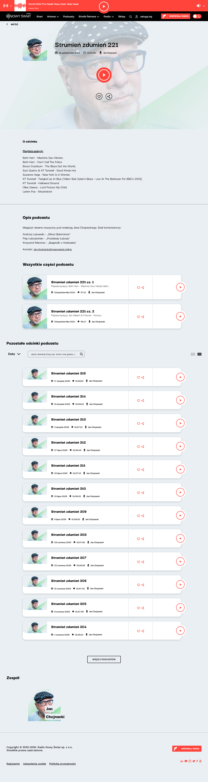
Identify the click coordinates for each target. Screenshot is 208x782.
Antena (51, 16)
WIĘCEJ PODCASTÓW (104, 659)
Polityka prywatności (62, 763)
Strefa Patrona (87, 16)
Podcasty (68, 16)
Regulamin (13, 763)
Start (40, 16)
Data (11, 353)
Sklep (121, 16)
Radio (107, 16)
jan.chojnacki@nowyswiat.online (53, 249)
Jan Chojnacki (110, 52)
